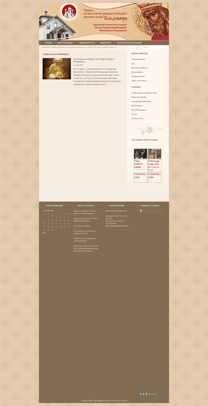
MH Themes (123, 401)
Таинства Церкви (138, 97)
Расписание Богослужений (129, 43)
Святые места (137, 118)
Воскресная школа (139, 68)
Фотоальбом (136, 72)
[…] (105, 84)
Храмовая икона (138, 59)
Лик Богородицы (138, 110)
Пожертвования (138, 76)
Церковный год (86, 43)
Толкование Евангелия (141, 101)
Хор (133, 64)
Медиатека (105, 43)
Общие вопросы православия (144, 93)
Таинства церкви (64, 43)
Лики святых (137, 106)
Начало (48, 43)
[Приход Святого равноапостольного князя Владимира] (104, 38)
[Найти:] (154, 47)
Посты (134, 114)
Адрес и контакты (139, 81)
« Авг (44, 233)
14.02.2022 (79, 65)
